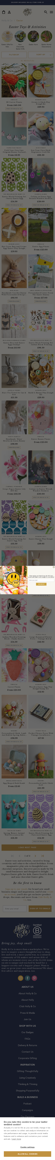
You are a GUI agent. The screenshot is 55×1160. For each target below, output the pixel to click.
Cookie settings (27, 1147)
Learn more (16, 1139)
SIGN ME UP (41, 584)
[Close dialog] (53, 567)
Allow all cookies (27, 1154)
